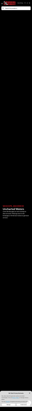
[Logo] (10, 3)
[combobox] (17, 8)
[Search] (3, 8)
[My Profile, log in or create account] (27, 3)
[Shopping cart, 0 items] (29, 3)
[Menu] (2, 3)
